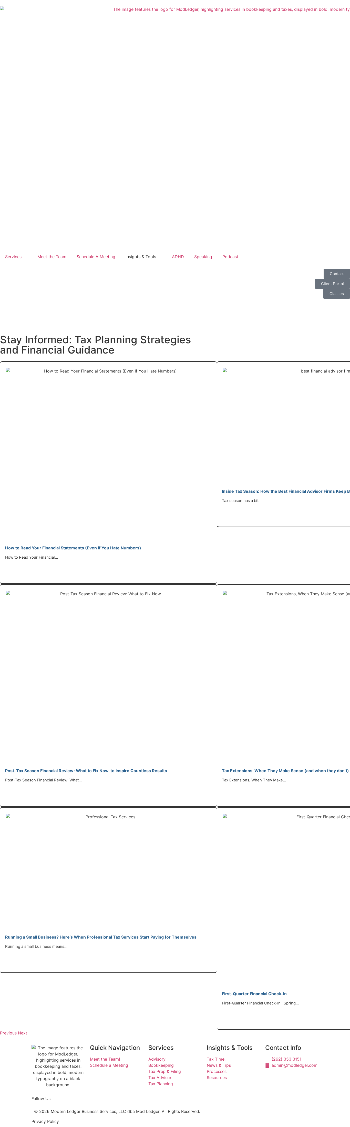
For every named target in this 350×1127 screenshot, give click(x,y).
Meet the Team (51, 256)
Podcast (230, 256)
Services (13, 256)
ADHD (178, 256)
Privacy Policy (45, 1121)
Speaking (203, 256)
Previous (8, 1032)
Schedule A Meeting (96, 256)
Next (22, 1032)
